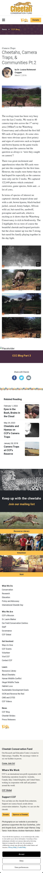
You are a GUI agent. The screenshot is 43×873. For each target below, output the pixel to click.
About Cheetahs (8, 675)
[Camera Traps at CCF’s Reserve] (32, 448)
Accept (21, 854)
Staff (4, 627)
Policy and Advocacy (10, 601)
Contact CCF (7, 660)
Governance (7, 631)
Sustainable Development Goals (15, 690)
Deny (21, 861)
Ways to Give (7, 645)
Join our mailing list (21, 504)
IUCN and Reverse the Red (13, 694)
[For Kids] (24, 20)
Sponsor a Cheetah (20, 814)
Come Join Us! (8, 763)
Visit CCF (6, 656)
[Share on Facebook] (14, 377)
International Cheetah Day (12, 605)
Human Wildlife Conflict (11, 678)
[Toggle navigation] (3, 20)
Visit (22, 574)
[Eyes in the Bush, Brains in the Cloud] (32, 411)
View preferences (21, 867)
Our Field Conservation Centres (15, 623)
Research (6, 593)
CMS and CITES (8, 697)
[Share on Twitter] (21, 377)
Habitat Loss (7, 686)
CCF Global (6, 634)
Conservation (7, 590)
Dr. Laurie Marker (9, 619)
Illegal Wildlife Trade (10, 682)
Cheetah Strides (8, 716)
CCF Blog (15, 29)
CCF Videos (7, 701)
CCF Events (7, 649)
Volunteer (21, 553)
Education (6, 597)
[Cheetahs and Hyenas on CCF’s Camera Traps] (32, 429)
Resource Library (21, 531)
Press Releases (9, 719)
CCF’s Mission (8, 615)
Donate (35, 20)
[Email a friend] (28, 377)
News (4, 29)
